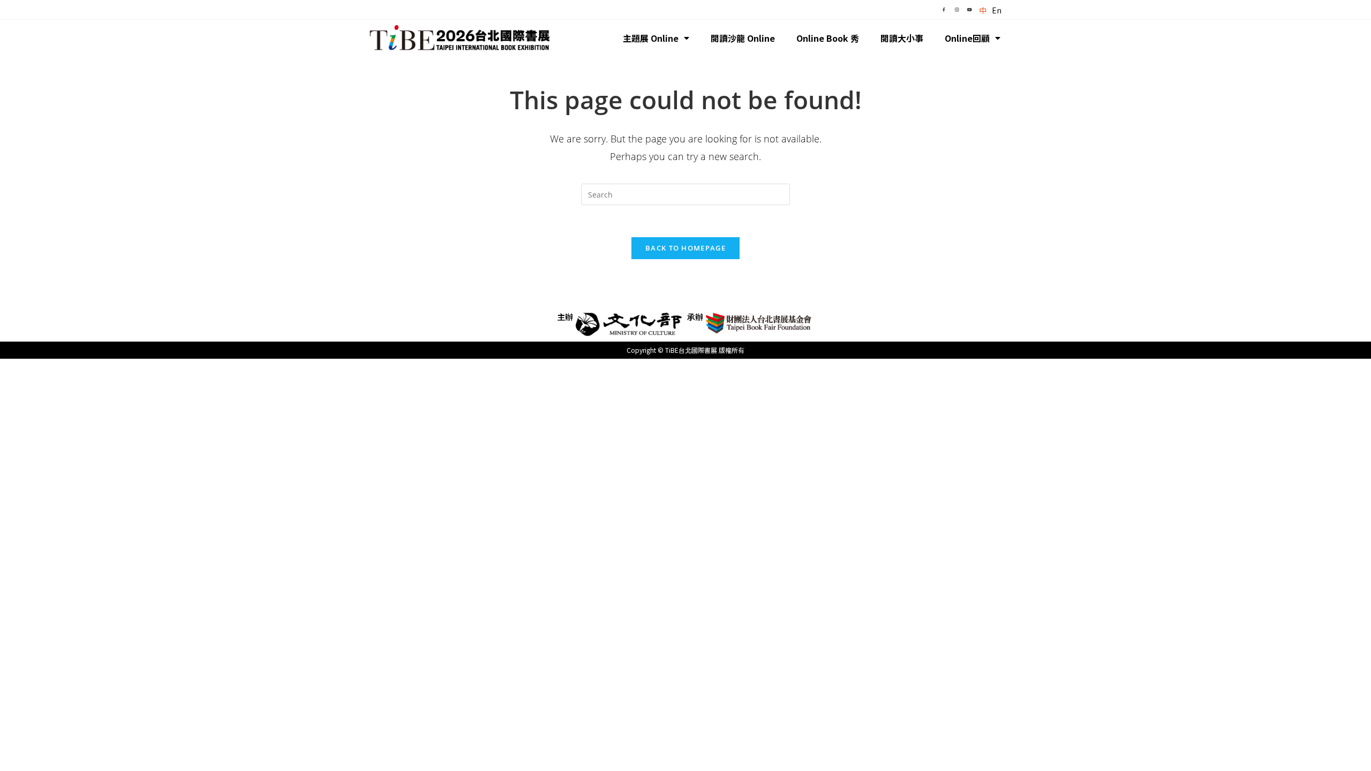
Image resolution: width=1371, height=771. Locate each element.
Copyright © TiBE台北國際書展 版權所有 (685, 349)
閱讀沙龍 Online (743, 38)
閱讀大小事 (901, 38)
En (996, 10)
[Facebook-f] (943, 9)
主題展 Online (651, 38)
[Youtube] (969, 9)
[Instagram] (956, 9)
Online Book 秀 (827, 38)
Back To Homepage (685, 248)
